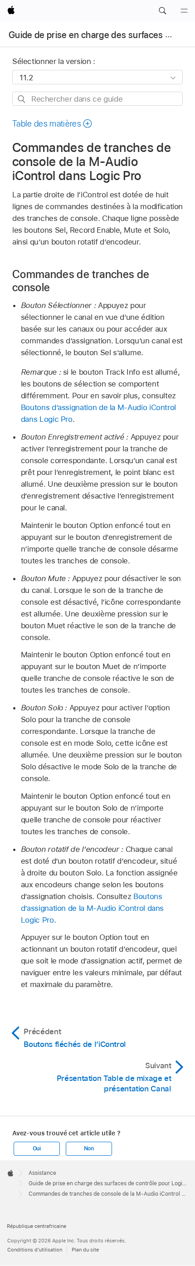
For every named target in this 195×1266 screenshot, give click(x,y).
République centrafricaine (36, 1226)
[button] (162, 11)
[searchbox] (97, 99)
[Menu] (184, 11)
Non (89, 1148)
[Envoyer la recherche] (22, 99)
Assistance (42, 1173)
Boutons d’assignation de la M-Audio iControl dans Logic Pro (92, 908)
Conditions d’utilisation (34, 1249)
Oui (37, 1148)
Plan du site (85, 1249)
